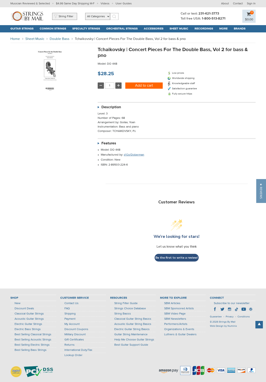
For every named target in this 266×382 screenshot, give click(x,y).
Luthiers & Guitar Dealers (180, 334)
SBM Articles (172, 303)
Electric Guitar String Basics (132, 329)
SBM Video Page (175, 313)
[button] (261, 191)
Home (15, 39)
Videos (105, 3)
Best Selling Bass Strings (31, 350)
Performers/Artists (175, 324)
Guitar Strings (21, 28)
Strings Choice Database (130, 308)
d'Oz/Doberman (134, 154)
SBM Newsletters (175, 318)
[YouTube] (243, 309)
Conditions (244, 317)
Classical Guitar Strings (29, 313)
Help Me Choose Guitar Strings (134, 339)
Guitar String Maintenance (131, 334)
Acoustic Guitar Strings (29, 318)
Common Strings (53, 28)
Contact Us (71, 303)
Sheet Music (179, 28)
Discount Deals (24, 308)
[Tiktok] (236, 309)
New (17, 303)
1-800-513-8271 (213, 18)
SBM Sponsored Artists (179, 308)
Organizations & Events (179, 329)
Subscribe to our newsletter (232, 303)
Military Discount (75, 334)
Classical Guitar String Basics (132, 318)
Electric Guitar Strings (28, 324)
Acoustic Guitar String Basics (132, 324)
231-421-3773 (208, 13)
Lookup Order (73, 355)
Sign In (251, 3)
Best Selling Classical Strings (33, 334)
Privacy (230, 317)
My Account (72, 324)
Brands (239, 28)
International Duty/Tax (78, 350)
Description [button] (111, 107)
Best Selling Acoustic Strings (33, 339)
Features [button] (108, 143)
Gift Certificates (74, 339)
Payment (69, 318)
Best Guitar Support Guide (131, 344)
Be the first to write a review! (176, 258)
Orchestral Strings (122, 28)
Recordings (204, 28)
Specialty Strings (86, 28)
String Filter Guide (126, 303)
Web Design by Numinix (223, 326)
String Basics (122, 313)
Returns (69, 344)
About (225, 3)
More (223, 28)
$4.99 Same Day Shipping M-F (75, 3)
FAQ (67, 308)
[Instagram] (229, 309)
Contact (238, 3)
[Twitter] (222, 309)
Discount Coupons (76, 329)
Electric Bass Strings (28, 329)
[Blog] (251, 309)
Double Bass (59, 39)
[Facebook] (215, 309)
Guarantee (216, 317)
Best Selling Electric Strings (32, 344)
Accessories (153, 28)
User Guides (124, 3)
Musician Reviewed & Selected (30, 3)
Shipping (70, 313)
